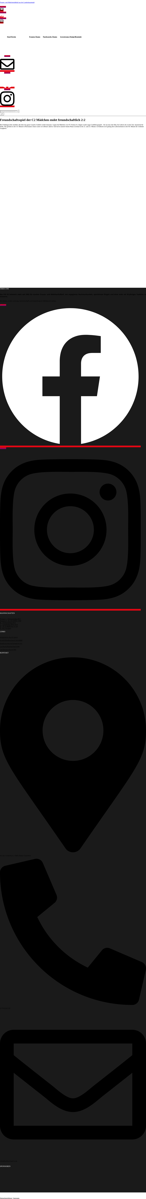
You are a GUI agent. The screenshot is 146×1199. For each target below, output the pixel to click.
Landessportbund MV (8, 650)
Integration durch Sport (9, 637)
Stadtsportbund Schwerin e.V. (11, 643)
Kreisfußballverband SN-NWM (11, 640)
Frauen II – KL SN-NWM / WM (10, 621)
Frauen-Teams (34, 37)
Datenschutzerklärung (6, 1198)
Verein (13, 37)
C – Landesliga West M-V (9, 625)
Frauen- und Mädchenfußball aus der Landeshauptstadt (17, 2)
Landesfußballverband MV (10, 647)
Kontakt (78, 37)
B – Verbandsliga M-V (8, 623)
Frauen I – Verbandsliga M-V (10, 619)
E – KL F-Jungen (5, 628)
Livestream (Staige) (67, 37)
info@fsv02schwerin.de (8, 1161)
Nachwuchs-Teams (50, 37)
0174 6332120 (5, 1008)
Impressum (16, 1198)
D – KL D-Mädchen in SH (9, 626)
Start (9, 37)
